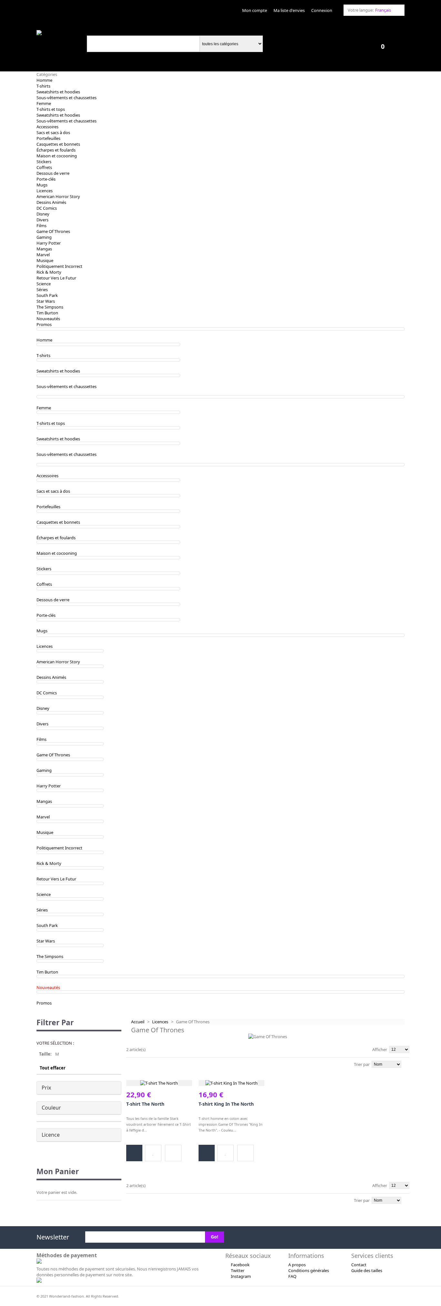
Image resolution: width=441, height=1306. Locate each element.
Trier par (362, 1064)
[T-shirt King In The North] (231, 1083)
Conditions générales (308, 1270)
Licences (160, 1022)
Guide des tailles (366, 1270)
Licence (51, 1134)
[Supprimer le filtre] (118, 1057)
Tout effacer (53, 1068)
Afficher (379, 1049)
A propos (297, 1265)
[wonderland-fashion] (58, 33)
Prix (46, 1087)
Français (383, 10)
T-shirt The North (145, 1104)
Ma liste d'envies (289, 10)
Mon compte (254, 10)
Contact (358, 1265)
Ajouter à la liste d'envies (153, 1153)
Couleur (51, 1107)
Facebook (240, 1265)
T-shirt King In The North (226, 1104)
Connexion (321, 10)
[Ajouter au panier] (134, 1153)
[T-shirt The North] (159, 1083)
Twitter (237, 1270)
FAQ (292, 1276)
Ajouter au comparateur (173, 1153)
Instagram (241, 1276)
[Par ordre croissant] (407, 1064)
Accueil (137, 1022)
